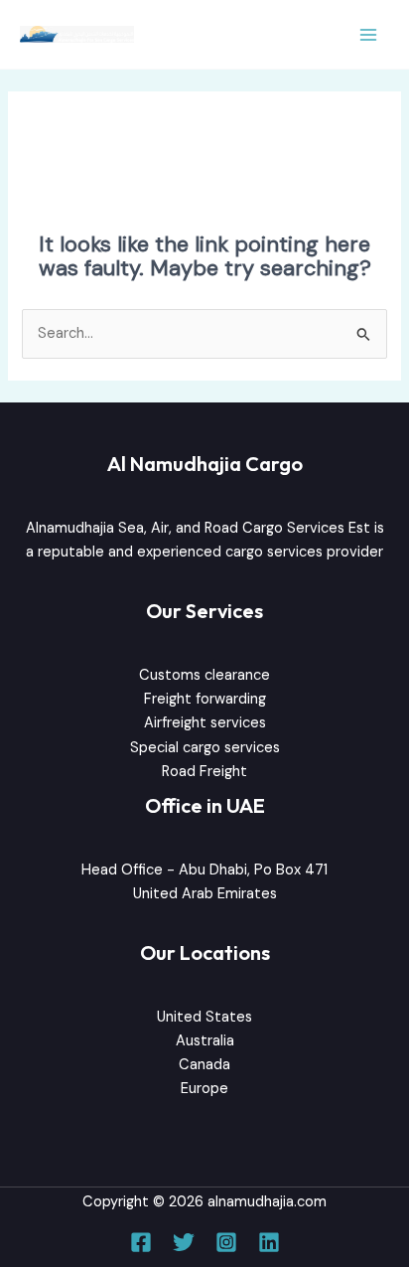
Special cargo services (205, 747)
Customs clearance (204, 675)
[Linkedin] (269, 1242)
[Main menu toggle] (368, 35)
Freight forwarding (205, 699)
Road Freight (204, 771)
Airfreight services (205, 722)
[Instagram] (226, 1242)
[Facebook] (141, 1242)
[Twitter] (184, 1242)
